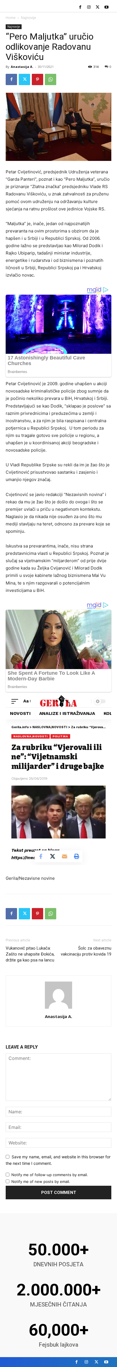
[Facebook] (80, 7)
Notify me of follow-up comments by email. (49, 1174)
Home (11, 17)
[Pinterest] (37, 79)
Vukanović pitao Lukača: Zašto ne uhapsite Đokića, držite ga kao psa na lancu (30, 954)
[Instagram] (89, 7)
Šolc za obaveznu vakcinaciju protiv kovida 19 (86, 951)
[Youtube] (106, 7)
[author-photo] (58, 1008)
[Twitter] (97, 7)
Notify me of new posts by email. (40, 1181)
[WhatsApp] (50, 79)
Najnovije (28, 17)
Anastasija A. (22, 66)
